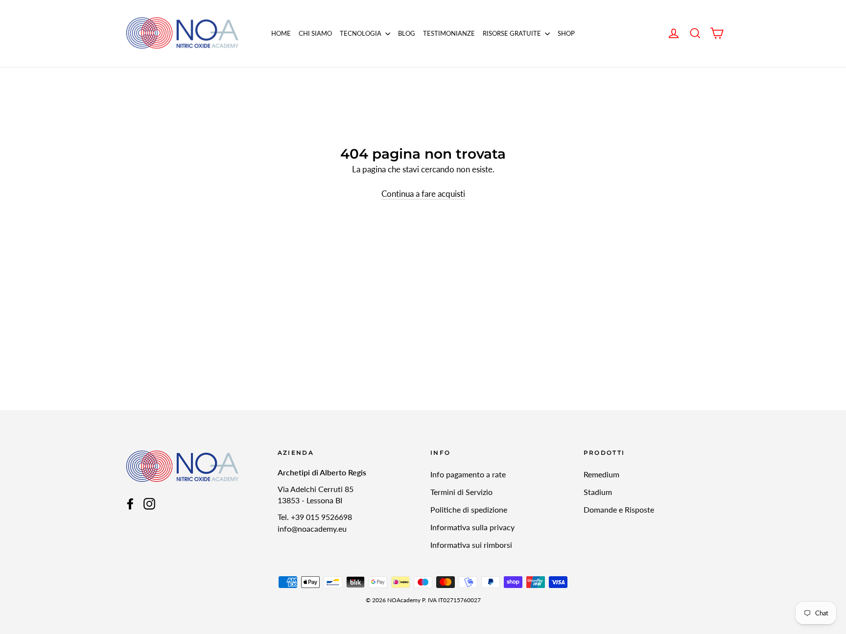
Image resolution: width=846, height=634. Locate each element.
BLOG (406, 33)
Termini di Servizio (461, 491)
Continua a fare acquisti (423, 193)
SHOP (566, 33)
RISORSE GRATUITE (512, 33)
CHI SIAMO (315, 33)
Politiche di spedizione (468, 509)
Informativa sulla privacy (472, 527)
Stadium (598, 491)
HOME (281, 33)
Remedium (601, 474)
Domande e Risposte (619, 509)
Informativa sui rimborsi (471, 544)
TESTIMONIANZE (449, 33)
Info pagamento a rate (468, 474)
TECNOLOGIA (361, 33)
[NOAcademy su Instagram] (149, 503)
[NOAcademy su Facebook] (130, 503)
